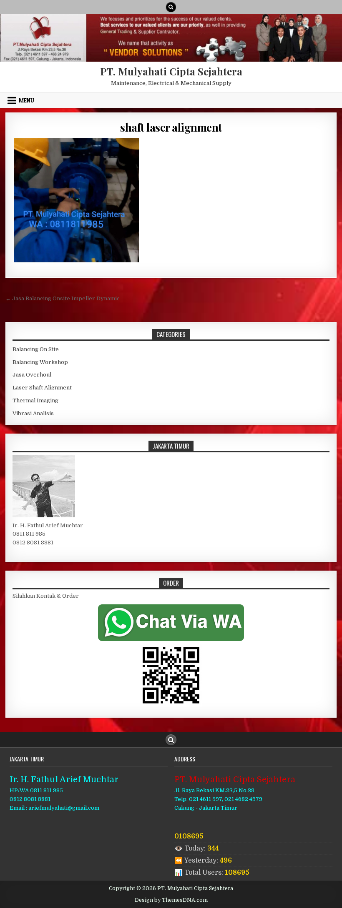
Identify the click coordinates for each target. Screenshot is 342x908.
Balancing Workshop (40, 362)
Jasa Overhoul (32, 375)
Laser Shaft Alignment (42, 387)
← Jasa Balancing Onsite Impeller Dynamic (62, 298)
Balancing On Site (36, 349)
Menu (26, 100)
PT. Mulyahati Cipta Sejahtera (171, 71)
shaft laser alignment (171, 127)
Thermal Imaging (35, 400)
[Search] (171, 7)
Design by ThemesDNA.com (171, 900)
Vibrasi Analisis (33, 413)
